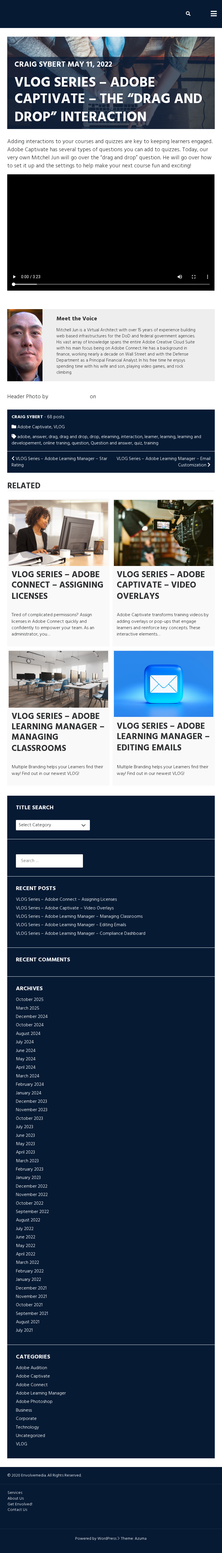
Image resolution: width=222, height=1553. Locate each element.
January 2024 (28, 1093)
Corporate (26, 1419)
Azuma (141, 1538)
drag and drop (74, 437)
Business (24, 1410)
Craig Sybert (40, 65)
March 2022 (27, 1262)
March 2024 (27, 1076)
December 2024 (32, 1017)
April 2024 (26, 1067)
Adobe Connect (32, 1385)
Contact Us (17, 1510)
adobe (23, 437)
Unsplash (108, 396)
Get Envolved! (20, 1504)
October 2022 (29, 1203)
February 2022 (30, 1271)
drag (53, 437)
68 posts (55, 417)
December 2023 (31, 1101)
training (151, 443)
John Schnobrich (69, 396)
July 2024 (25, 1042)
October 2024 (30, 1025)
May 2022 (25, 1246)
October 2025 (30, 999)
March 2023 (27, 1161)
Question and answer (111, 443)
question (80, 443)
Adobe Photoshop (34, 1402)
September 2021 (32, 1313)
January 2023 (28, 1178)
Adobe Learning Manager (41, 1393)
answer (39, 437)
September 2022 (32, 1212)
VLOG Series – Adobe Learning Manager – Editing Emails (163, 737)
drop (94, 437)
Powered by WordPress (95, 1538)
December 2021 (31, 1288)
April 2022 (25, 1254)
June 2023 (25, 1135)
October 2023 (29, 1118)
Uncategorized (30, 1436)
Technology (27, 1427)
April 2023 (25, 1152)
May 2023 (25, 1144)
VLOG (59, 427)
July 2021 (24, 1330)
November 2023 (31, 1110)
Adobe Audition (31, 1368)
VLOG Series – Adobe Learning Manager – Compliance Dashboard (80, 933)
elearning (110, 437)
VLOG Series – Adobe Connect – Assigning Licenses (57, 585)
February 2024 (30, 1084)
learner (151, 437)
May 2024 (26, 1059)
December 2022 (31, 1186)
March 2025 (27, 1008)
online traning (56, 443)
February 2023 (29, 1169)
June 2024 (26, 1051)
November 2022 (32, 1195)
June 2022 (25, 1237)
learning (167, 437)
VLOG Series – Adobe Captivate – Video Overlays (161, 585)
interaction (132, 437)
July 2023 (24, 1127)
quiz (138, 443)
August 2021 (27, 1322)
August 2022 (28, 1220)
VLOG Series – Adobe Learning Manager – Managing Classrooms (58, 733)
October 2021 (29, 1305)
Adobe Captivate (34, 427)
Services (15, 1493)
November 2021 (31, 1296)
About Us (16, 1498)
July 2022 (25, 1229)
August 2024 (28, 1034)
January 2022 (28, 1279)
